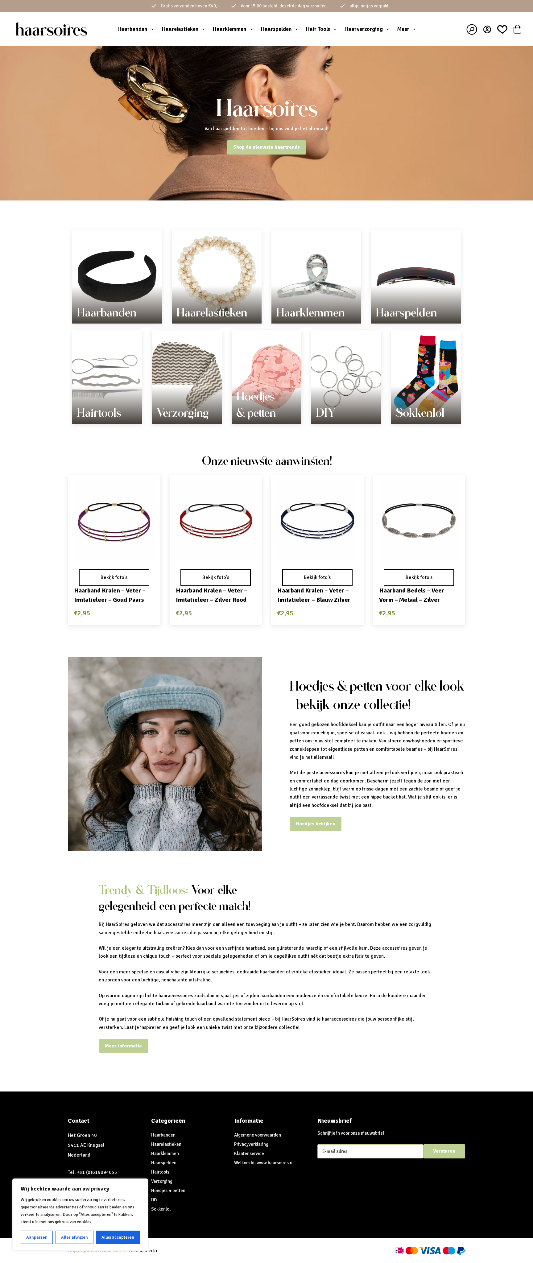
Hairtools (99, 412)
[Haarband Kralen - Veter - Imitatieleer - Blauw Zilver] (317, 521)
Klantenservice (249, 1153)
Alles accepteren (117, 1237)
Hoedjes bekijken (315, 824)
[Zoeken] (471, 29)
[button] (114, 553)
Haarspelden (276, 29)
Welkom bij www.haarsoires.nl (264, 1163)
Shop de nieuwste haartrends (266, 147)
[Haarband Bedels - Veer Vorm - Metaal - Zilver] (419, 521)
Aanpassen (37, 1237)
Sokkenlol (420, 412)
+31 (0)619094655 (97, 1172)
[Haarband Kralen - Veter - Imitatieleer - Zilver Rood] (216, 521)
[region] (80, 1214)
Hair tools (318, 29)
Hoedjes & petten (168, 1190)
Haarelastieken (180, 29)
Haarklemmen (229, 29)
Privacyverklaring (251, 1144)
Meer (403, 29)
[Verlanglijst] (502, 29)
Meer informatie (123, 1046)
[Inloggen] (487, 29)
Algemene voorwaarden (257, 1135)
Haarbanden (132, 29)
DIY (326, 412)
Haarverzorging (364, 29)
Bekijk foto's (114, 577)
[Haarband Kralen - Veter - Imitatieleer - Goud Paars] (114, 521)
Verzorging (182, 412)
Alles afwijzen (74, 1237)
